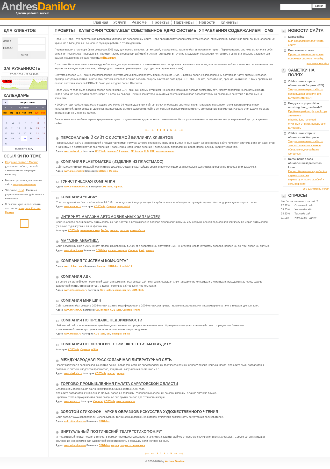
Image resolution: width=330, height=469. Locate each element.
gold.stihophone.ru (75, 421)
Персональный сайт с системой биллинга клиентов (117, 138)
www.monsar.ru (72, 334)
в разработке (137, 230)
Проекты (160, 22)
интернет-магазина (24, 184)
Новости (207, 22)
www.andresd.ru (73, 151)
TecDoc (105, 230)
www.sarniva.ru (72, 206)
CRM (21, 190)
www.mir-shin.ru (73, 310)
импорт (125, 151)
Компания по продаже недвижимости (101, 320)
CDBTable (100, 151)
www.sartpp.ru (72, 401)
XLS (146, 151)
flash (141, 250)
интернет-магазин (90, 230)
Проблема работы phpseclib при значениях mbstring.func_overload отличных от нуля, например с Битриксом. (307, 119)
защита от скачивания (132, 445)
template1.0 (123, 206)
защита (120, 373)
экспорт (124, 230)
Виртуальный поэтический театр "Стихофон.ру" (112, 431)
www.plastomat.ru (74, 171)
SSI (97, 310)
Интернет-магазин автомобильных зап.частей (110, 217)
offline (136, 310)
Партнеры (184, 22)
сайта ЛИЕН (108, 57)
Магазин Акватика (80, 241)
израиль (118, 186)
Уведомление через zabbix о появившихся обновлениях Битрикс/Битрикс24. (305, 93)
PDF (152, 151)
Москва (113, 171)
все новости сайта (318, 63)
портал (126, 290)
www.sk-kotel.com (74, 266)
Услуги (119, 22)
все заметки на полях (316, 188)
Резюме (139, 22)
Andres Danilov (175, 461)
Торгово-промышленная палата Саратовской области (119, 384)
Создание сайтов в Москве (21, 162)
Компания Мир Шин (81, 300)
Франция (117, 334)
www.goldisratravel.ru (76, 186)
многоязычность (165, 151)
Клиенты (229, 22)
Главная (100, 22)
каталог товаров (117, 250)
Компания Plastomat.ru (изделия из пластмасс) (112, 161)
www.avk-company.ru (75, 290)
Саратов (111, 206)
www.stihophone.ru (75, 445)
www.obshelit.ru (73, 373)
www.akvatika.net (73, 250)
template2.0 (114, 151)
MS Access (137, 151)
